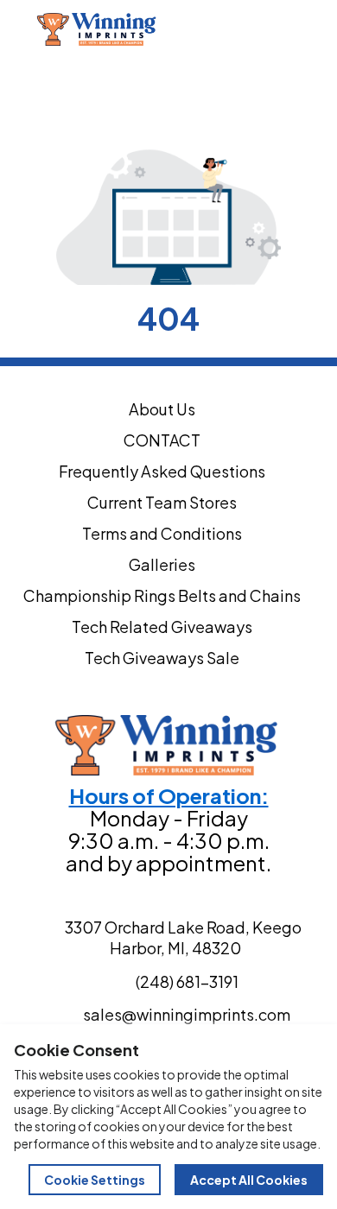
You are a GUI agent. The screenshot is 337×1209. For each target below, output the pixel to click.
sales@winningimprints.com (143, 87)
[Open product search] (281, 29)
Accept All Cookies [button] (249, 1179)
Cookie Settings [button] (94, 1179)
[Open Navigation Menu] (318, 29)
